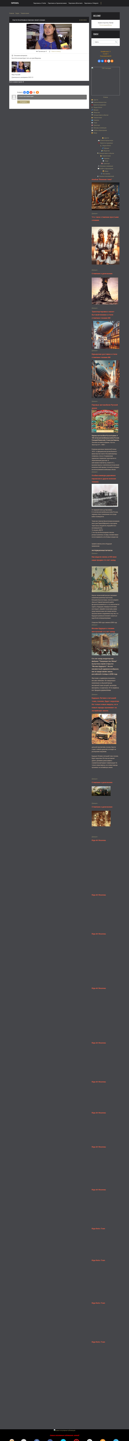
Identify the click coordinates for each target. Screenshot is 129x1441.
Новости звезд (56, 51)
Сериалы (96, 120)
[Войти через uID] (24, 92)
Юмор (95, 133)
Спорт (95, 122)
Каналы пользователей (106, 176)
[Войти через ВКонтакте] (27, 92)
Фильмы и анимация (99, 128)
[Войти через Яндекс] (31, 92)
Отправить (23, 102)
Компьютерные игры (99, 102)
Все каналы (106, 173)
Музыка (95, 110)
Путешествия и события (100, 115)
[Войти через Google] (34, 92)
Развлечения (25, 13)
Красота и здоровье (99, 105)
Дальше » (95, 213)
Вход (110, 25)
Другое (95, 100)
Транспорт (96, 125)
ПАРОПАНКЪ (15, 3)
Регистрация (104, 25)
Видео (17, 13)
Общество (96, 112)
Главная (11, 13)
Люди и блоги (97, 107)
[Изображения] (21, 67)
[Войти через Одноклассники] (37, 92)
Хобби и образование (100, 130)
